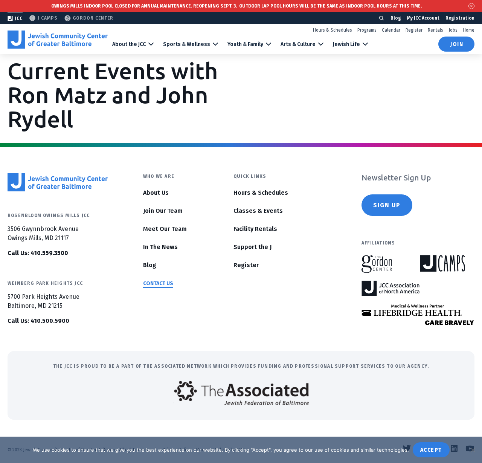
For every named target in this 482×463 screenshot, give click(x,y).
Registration (459, 18)
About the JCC (129, 44)
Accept (431, 450)
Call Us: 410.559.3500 (38, 253)
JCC (19, 18)
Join (456, 44)
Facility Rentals (255, 228)
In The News (160, 247)
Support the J (252, 247)
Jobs (453, 30)
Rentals (435, 30)
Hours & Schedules (332, 30)
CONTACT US (158, 283)
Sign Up (387, 205)
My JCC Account (423, 18)
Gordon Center (93, 18)
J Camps (48, 18)
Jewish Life (346, 44)
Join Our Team (163, 210)
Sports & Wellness (186, 44)
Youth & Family (245, 44)
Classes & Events (258, 210)
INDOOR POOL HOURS (369, 6)
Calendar (391, 30)
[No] (472, 450)
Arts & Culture (298, 44)
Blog (395, 18)
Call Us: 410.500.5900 (38, 320)
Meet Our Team (165, 228)
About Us (156, 192)
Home (468, 30)
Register (414, 30)
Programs (367, 30)
